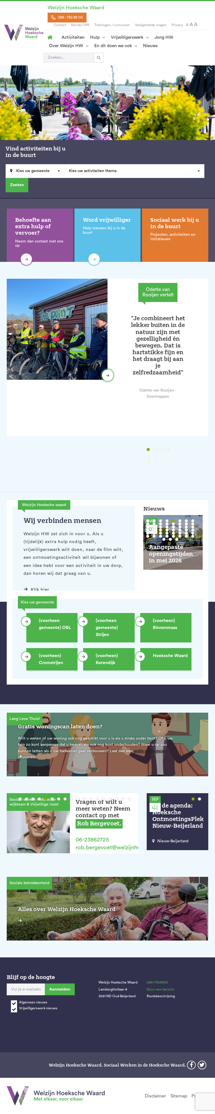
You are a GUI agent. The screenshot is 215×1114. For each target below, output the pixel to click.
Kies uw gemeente (32, 171)
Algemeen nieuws (33, 1002)
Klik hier (40, 589)
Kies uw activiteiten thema (92, 171)
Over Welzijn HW (66, 46)
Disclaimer (155, 1096)
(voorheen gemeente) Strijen (107, 627)
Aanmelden (59, 989)
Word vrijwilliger (107, 220)
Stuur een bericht (160, 989)
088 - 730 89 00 (70, 17)
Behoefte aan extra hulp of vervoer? (33, 226)
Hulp (95, 37)
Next (107, 375)
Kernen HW (80, 25)
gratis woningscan (150, 751)
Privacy (177, 25)
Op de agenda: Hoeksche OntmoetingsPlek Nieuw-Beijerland (178, 816)
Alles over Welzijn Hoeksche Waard (66, 909)
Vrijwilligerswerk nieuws (38, 1008)
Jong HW (164, 37)
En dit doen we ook (113, 46)
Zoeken (17, 185)
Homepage (49, 37)
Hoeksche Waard (170, 655)
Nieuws (150, 46)
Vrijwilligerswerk (127, 37)
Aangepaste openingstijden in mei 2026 (171, 554)
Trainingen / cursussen (112, 25)
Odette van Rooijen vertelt (158, 292)
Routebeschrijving (161, 996)
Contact (60, 25)
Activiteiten (73, 37)
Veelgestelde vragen (151, 25)
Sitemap (178, 1096)
